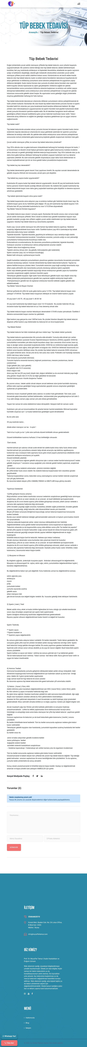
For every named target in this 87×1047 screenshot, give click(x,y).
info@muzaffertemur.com (38, 934)
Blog (27, 1023)
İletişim (28, 1028)
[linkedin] (42, 776)
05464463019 (34, 917)
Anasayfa (33, 32)
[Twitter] (37, 776)
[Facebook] (33, 776)
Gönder (14, 847)
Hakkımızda (30, 1018)
